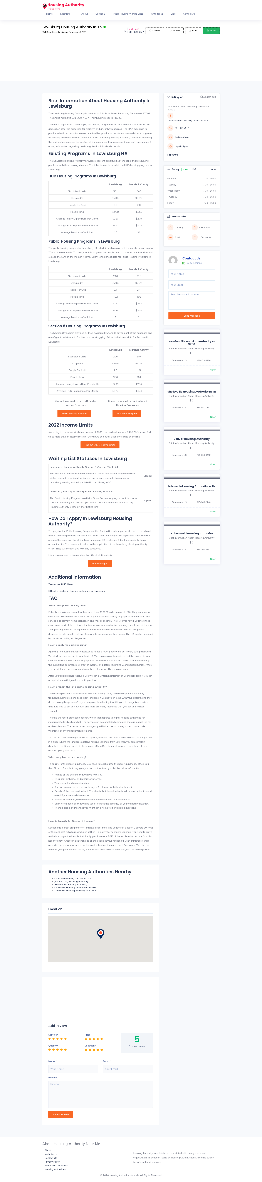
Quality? (53, 1045)
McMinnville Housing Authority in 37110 (192, 343)
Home (49, 13)
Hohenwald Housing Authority (192, 533)
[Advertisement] (131, 60)
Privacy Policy (52, 1161)
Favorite (176, 30)
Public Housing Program (74, 413)
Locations (65, 13)
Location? (90, 1045)
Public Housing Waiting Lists (128, 13)
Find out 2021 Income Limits (100, 444)
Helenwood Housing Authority (70, 884)
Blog (173, 13)
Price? (88, 1034)
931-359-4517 (136, 32)
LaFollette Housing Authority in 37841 (75, 890)
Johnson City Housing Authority (71, 881)
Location (156, 30)
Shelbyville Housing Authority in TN (191, 391)
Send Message (192, 315)
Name (51, 1061)
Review (213, 30)
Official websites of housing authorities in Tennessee (77, 590)
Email (106, 1061)
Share (194, 30)
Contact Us (189, 13)
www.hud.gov (99, 563)
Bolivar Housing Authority (192, 439)
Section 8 (100, 13)
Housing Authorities (55, 1169)
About (84, 13)
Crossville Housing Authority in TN (72, 878)
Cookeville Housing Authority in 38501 (75, 887)
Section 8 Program (127, 413)
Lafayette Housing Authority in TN (191, 486)
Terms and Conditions (56, 1165)
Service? (53, 1034)
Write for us (157, 13)
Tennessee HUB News (61, 584)
